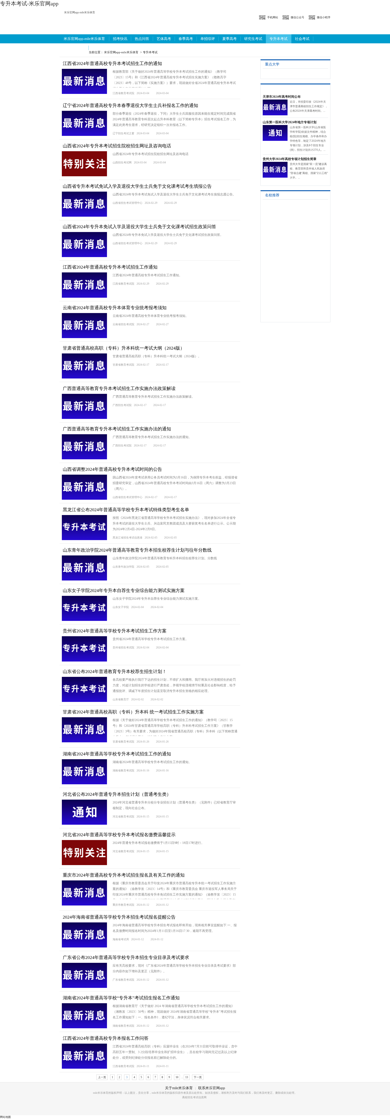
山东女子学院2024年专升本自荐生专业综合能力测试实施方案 (124, 590)
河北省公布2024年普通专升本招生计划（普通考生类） (117, 794)
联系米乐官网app (211, 1088)
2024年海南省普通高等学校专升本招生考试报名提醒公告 (119, 917)
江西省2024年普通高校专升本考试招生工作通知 (110, 267)
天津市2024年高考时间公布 (282, 96)
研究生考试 (253, 39)
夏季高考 (229, 39)
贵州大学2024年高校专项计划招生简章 (289, 159)
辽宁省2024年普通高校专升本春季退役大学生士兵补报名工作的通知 (130, 105)
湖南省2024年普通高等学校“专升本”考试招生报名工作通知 (121, 997)
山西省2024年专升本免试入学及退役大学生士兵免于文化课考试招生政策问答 (139, 226)
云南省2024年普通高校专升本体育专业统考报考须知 (115, 307)
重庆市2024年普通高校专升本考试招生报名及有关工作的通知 (124, 875)
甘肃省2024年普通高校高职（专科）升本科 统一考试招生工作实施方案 (133, 711)
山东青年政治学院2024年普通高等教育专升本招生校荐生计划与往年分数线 (137, 550)
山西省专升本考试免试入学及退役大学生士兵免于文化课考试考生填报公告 (137, 186)
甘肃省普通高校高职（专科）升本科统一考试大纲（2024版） (124, 348)
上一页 (102, 1077)
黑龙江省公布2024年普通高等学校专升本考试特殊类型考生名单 (126, 509)
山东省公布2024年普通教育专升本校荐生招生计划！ (115, 671)
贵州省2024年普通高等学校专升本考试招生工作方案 (115, 630)
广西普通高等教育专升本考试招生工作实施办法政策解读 (119, 388)
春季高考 (186, 39)
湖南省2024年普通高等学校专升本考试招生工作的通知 (117, 753)
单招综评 (207, 39)
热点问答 (142, 39)
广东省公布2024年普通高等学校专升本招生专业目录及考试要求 (126, 957)
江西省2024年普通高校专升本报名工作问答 (106, 1038)
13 (186, 1077)
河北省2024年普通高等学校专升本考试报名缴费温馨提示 (119, 834)
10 (177, 1077)
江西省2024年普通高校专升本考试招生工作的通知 (112, 63)
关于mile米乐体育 (179, 1088)
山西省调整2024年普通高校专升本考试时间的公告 (112, 469)
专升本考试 (278, 39)
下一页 (198, 1077)
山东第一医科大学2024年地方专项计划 (289, 122)
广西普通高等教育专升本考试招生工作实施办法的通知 (117, 428)
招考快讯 (120, 39)
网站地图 (5, 1117)
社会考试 (302, 39)
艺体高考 (164, 39)
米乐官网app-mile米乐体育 (79, 12)
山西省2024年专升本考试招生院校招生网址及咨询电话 (117, 145)
